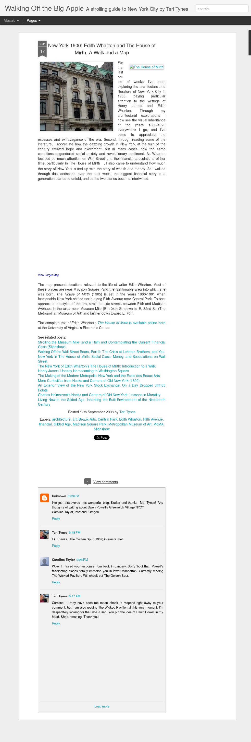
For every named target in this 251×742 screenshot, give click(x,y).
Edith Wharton (130, 419)
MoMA (158, 424)
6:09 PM (73, 496)
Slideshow (102, 428)
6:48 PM (74, 532)
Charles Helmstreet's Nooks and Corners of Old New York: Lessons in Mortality (99, 394)
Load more (101, 706)
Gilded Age (62, 424)
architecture (61, 419)
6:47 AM (74, 596)
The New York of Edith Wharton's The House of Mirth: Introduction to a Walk (97, 366)
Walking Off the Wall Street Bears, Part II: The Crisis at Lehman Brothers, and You (101, 351)
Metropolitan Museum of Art (129, 424)
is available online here (131, 322)
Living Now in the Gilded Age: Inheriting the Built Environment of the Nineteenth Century (101, 402)
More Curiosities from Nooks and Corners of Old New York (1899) (89, 380)
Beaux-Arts (87, 419)
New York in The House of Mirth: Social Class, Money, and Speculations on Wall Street (101, 359)
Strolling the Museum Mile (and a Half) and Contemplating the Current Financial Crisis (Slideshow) (101, 344)
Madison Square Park (89, 424)
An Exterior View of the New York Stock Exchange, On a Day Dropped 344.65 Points (101, 387)
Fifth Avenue (153, 419)
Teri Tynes (127, 411)
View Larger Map (48, 275)
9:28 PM (82, 559)
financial (45, 424)
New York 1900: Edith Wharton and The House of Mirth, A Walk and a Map (102, 49)
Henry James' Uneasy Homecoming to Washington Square (83, 370)
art (75, 419)
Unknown (59, 496)
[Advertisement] (192, 115)
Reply (56, 518)
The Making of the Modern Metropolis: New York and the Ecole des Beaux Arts (99, 375)
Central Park (107, 419)
